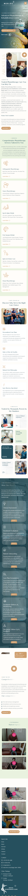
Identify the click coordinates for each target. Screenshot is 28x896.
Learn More (5, 176)
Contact (3, 854)
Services (3, 846)
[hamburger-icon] (25, 3)
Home (2, 842)
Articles (3, 849)
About (2, 844)
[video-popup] (10, 34)
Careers (3, 851)
